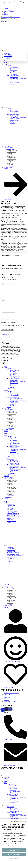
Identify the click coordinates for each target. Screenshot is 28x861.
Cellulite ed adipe (14, 120)
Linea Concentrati (11, 159)
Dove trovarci (7, 10)
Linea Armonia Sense (12, 150)
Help (5, 13)
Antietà (12, 121)
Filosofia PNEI (7, 54)
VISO (5, 64)
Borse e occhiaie (14, 77)
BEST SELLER (8, 167)
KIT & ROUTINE (8, 147)
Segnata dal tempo (14, 67)
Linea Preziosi (10, 160)
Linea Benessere (11, 157)
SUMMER (6, 146)
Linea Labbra (10, 154)
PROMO (6, 169)
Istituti (5, 60)
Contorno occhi (14, 79)
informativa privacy (5, 334)
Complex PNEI (7, 57)
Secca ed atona (13, 110)
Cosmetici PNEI (8, 56)
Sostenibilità (7, 58)
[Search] (1, 20)
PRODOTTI (7, 777)
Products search (4, 18)
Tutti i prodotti (10, 166)
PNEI (5, 779)
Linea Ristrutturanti (11, 152)
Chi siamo (6, 53)
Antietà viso (13, 81)
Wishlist (6, 14)
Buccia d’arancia (14, 111)
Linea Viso (9, 153)
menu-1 (9, 388)
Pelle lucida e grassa (15, 72)
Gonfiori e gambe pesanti (16, 116)
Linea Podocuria (11, 161)
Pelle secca (12, 68)
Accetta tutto (14, 850)
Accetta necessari (14, 854)
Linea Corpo (10, 156)
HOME (5, 63)
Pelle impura (13, 71)
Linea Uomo (10, 163)
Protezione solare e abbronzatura (18, 78)
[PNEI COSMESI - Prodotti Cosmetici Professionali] (10, 17)
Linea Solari (10, 164)
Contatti (6, 8)
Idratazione (12, 84)
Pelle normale (13, 74)
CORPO (6, 107)
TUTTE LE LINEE (9, 149)
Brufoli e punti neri (14, 82)
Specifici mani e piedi (15, 118)
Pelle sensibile (13, 70)
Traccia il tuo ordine (9, 11)
